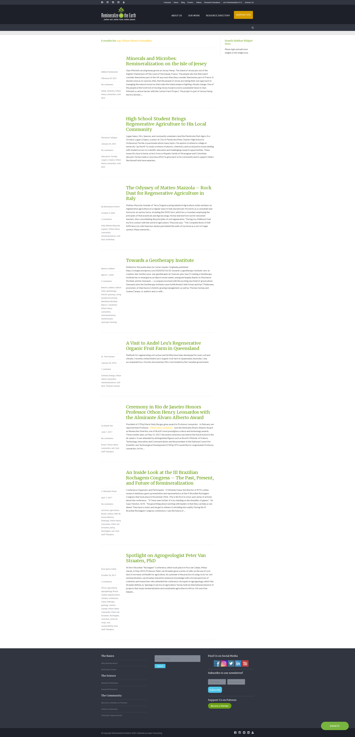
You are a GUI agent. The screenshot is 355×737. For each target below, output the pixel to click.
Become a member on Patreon (114, 702)
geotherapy (111, 291)
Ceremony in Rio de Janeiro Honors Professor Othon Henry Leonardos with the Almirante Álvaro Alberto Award (168, 412)
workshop (110, 239)
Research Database (212, 2)
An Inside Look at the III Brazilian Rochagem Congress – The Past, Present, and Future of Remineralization (170, 478)
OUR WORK (194, 15)
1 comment (106, 369)
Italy (103, 225)
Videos (198, 2)
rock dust (105, 619)
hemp (103, 91)
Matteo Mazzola (113, 225)
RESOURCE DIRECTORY (218, 15)
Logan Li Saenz (108, 160)
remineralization (108, 236)
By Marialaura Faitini (110, 206)
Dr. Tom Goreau (108, 356)
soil (113, 448)
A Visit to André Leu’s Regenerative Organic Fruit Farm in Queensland (163, 345)
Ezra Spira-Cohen (108, 569)
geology (104, 605)
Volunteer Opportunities (111, 715)
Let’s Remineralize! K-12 (232, 2)
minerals (111, 91)
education (105, 156)
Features (167, 2)
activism (105, 510)
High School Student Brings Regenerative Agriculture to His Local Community (166, 124)
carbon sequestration (110, 594)
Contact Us (249, 2)
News (176, 2)
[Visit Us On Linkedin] (238, 663)
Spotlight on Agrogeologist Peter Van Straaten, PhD (166, 558)
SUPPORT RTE (243, 14)
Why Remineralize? (109, 663)
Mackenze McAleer (109, 301)
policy (112, 527)
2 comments (106, 219)
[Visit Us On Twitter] (230, 663)
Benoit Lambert (108, 268)
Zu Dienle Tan (107, 425)
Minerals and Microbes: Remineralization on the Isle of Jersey (166, 61)
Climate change (108, 375)
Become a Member (220, 705)
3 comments (106, 581)
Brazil (103, 444)
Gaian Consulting (154, 733)
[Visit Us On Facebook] (216, 663)
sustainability (107, 626)
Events (190, 2)
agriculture (114, 510)
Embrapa (105, 520)
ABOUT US (176, 15)
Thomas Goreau (113, 386)
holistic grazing (108, 294)
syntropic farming (109, 322)
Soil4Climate (107, 318)
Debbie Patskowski (109, 72)
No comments (107, 84)
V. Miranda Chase (108, 491)
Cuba (103, 601)
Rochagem (106, 531)
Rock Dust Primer (108, 669)
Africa (103, 587)
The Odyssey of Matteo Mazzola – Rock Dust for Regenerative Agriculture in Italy (169, 193)
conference (113, 598)
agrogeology (106, 591)
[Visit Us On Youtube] (245, 663)
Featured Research (109, 689)
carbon (110, 513)
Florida (114, 156)
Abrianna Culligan (109, 137)
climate (104, 598)
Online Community (109, 709)
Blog (183, 2)
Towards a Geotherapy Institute (160, 260)
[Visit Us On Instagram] (223, 663)
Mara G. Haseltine (109, 305)
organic (104, 229)
